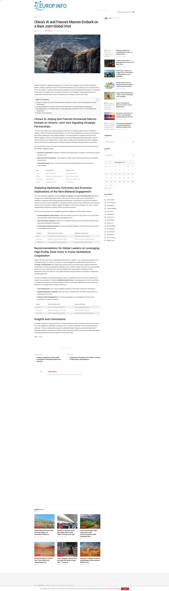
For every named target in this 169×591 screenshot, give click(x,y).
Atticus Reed (110, 199)
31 (115, 185)
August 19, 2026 (39, 564)
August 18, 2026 (62, 564)
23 (111, 181)
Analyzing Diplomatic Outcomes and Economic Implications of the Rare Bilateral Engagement (64, 106)
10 (115, 174)
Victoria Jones (111, 237)
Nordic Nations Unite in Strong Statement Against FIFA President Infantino (124, 84)
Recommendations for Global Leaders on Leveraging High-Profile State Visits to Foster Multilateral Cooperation (66, 110)
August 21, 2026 (85, 538)
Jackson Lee (110, 217)
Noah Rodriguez (111, 226)
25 (119, 181)
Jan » (109, 188)
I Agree (125, 588)
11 (119, 174)
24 (115, 181)
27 (128, 181)
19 (123, 177)
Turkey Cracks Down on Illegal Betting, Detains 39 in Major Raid (125, 62)
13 (128, 174)
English (109, 18)
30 (111, 185)
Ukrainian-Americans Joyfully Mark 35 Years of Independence (124, 52)
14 (132, 174)
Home (35, 17)
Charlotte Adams (112, 208)
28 (132, 181)
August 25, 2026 (39, 536)
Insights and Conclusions (44, 113)
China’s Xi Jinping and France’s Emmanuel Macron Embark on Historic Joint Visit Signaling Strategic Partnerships (66, 103)
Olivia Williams (111, 229)
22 (106, 181)
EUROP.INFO (41, 585)
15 (106, 177)
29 (106, 185)
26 (123, 181)
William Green (111, 240)
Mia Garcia (110, 223)
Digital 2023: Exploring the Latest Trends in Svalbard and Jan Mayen (124, 94)
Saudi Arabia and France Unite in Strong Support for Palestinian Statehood (43, 532)
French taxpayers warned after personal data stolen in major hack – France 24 (67, 560)
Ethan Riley (110, 211)
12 (123, 174)
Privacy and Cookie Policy (113, 588)
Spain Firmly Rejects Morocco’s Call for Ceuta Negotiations (124, 105)
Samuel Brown (111, 231)
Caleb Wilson (48, 30)
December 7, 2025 (58, 30)
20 (128, 177)
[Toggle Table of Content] (96, 99)
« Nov (105, 188)
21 (132, 177)
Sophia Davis (110, 234)
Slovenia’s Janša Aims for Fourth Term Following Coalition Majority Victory (124, 115)
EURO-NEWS (110, 220)
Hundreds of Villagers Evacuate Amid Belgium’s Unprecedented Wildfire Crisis (90, 560)
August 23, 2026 (62, 536)
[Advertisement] (103, 4)
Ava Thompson (111, 202)
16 (111, 177)
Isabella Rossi (111, 214)
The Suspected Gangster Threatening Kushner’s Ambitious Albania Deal (124, 125)
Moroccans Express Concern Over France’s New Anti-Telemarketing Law (43, 560)
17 (115, 177)
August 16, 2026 (85, 564)
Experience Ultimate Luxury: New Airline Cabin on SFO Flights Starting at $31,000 (66, 532)
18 (119, 177)
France (40, 17)
